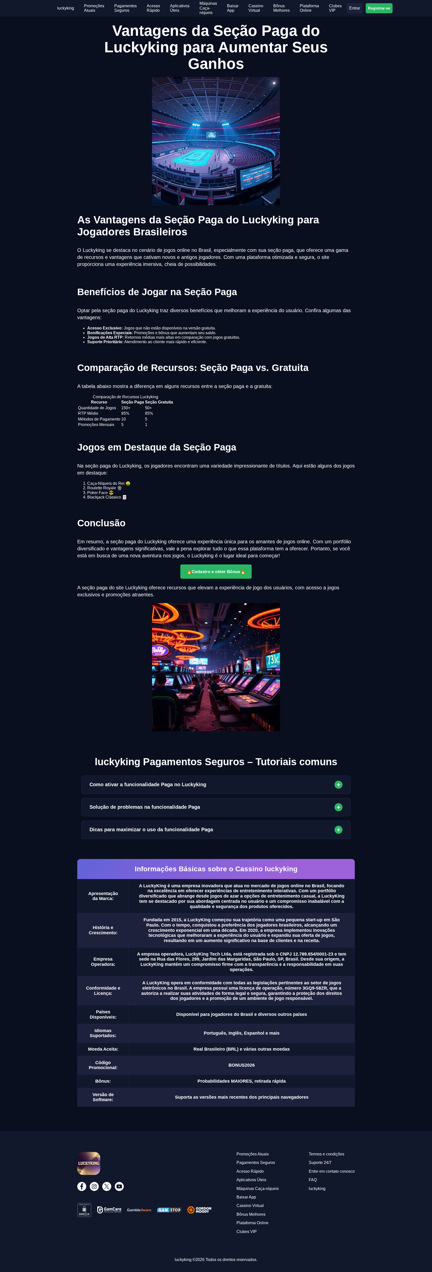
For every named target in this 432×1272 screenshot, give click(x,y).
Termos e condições (326, 1154)
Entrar (354, 8)
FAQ (313, 1180)
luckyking (65, 8)
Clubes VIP (335, 8)
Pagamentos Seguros (125, 8)
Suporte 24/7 (320, 1162)
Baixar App (232, 8)
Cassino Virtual (255, 8)
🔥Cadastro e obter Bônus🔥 (216, 571)
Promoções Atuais (94, 8)
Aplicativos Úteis (251, 1180)
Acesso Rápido (153, 8)
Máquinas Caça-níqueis (208, 8)
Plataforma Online (309, 8)
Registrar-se (379, 8)
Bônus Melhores (281, 8)
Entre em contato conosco (332, 1171)
